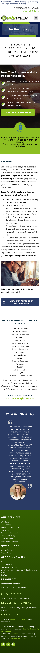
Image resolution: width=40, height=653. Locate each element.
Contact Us (9, 615)
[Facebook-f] (3, 644)
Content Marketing (8, 536)
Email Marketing (7, 538)
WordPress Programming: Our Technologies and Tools (19, 571)
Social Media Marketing (10, 541)
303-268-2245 (20, 56)
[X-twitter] (8, 644)
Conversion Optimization (10, 533)
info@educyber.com (17, 619)
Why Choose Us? (7, 565)
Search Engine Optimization (11, 528)
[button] (36, 18)
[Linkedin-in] (13, 644)
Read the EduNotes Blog (10, 584)
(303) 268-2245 (31, 11)
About (3, 562)
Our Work (4, 575)
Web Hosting (6, 525)
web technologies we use (19, 398)
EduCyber (14, 634)
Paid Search (5, 530)
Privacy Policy (6, 553)
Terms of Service (7, 550)
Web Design (5, 522)
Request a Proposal (16, 603)
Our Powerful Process (9, 567)
